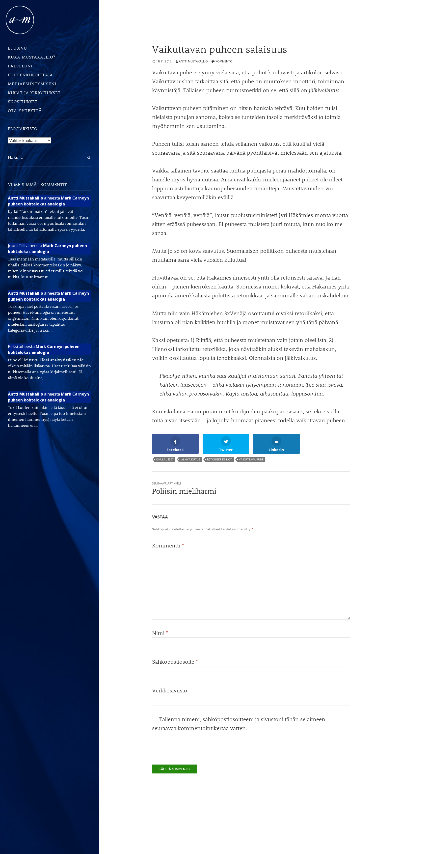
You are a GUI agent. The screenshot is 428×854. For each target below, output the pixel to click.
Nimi (160, 632)
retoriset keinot (219, 459)
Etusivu (17, 48)
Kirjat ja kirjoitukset (34, 92)
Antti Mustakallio (193, 61)
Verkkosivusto (169, 690)
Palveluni (20, 65)
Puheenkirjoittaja (30, 74)
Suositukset (23, 101)
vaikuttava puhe (251, 459)
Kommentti (168, 545)
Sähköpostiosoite (175, 661)
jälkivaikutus (190, 459)
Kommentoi (224, 61)
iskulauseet (165, 459)
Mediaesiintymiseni (32, 83)
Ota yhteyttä (25, 110)
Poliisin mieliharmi (184, 488)
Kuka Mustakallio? (31, 56)
